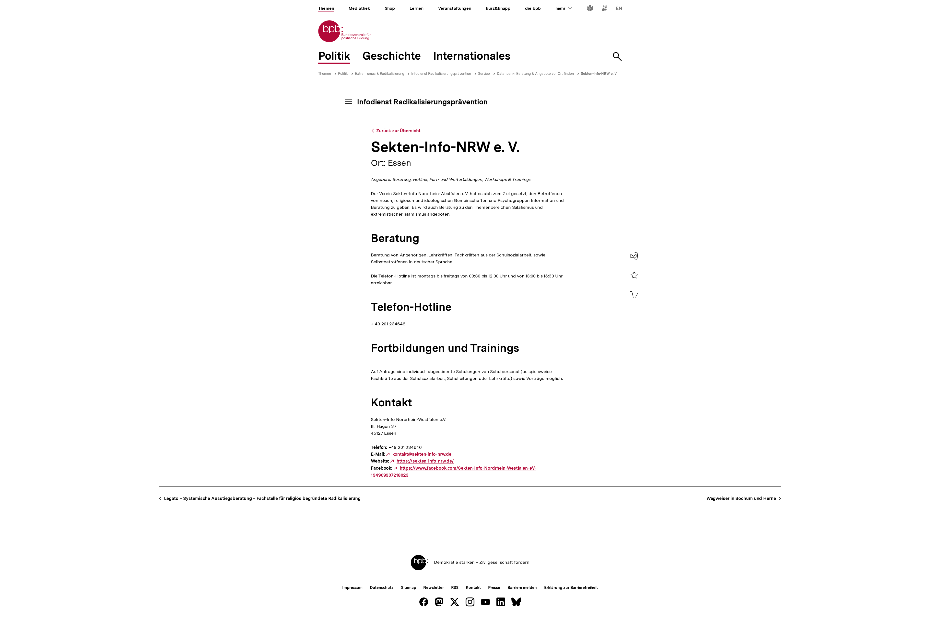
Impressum (352, 587)
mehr (563, 8)
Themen (324, 74)
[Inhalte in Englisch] (619, 9)
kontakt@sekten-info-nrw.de (421, 454)
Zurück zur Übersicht (398, 130)
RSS (455, 587)
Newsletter (433, 587)
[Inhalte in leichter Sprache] (590, 9)
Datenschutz (382, 587)
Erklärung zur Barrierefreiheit (571, 587)
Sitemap (408, 587)
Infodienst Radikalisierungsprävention (441, 74)
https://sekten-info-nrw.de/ (425, 461)
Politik (343, 74)
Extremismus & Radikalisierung (379, 74)
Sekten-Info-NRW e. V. (599, 74)
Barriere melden (522, 587)
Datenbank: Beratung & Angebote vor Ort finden (535, 74)
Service (484, 74)
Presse (494, 587)
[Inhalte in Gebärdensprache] (604, 9)
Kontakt (473, 587)
